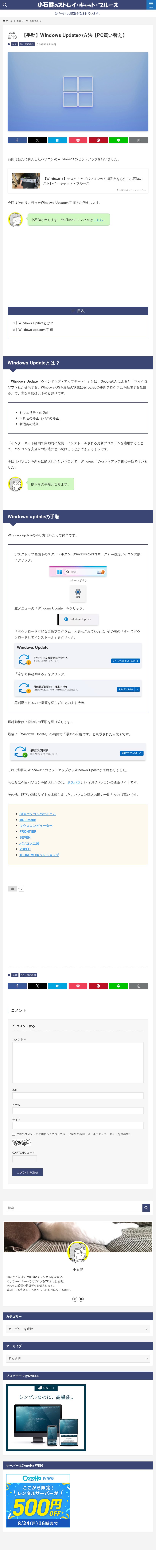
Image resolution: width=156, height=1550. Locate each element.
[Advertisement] (78, 267)
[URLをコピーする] (138, 140)
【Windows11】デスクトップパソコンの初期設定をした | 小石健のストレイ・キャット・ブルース (92, 180)
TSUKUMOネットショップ (39, 855)
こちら (98, 219)
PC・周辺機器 (27, 44)
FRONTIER (28, 831)
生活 (14, 44)
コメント (19, 1039)
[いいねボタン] (12, 888)
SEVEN (25, 837)
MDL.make (27, 819)
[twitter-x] (74, 1299)
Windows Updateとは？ (35, 322)
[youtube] (81, 1299)
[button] (17, 140)
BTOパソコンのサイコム (37, 814)
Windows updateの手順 (35, 329)
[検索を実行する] (146, 1208)
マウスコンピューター (36, 825)
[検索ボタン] (5, 5)
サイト (16, 1119)
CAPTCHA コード (23, 1152)
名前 (15, 1089)
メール (16, 1104)
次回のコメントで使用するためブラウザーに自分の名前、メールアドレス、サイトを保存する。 (75, 1133)
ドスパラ (74, 782)
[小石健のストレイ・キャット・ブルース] (78, 5)
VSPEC (25, 849)
